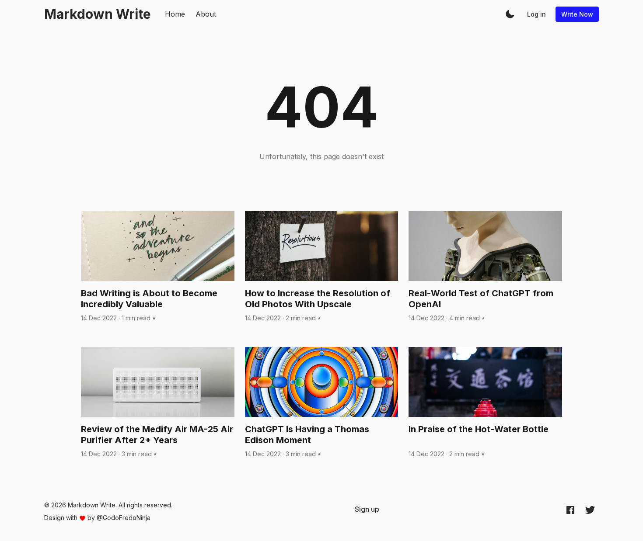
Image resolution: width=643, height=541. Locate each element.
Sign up (367, 509)
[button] (510, 14)
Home (175, 14)
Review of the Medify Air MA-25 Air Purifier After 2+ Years (157, 434)
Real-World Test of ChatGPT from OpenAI (481, 298)
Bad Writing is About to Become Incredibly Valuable (149, 298)
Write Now (577, 14)
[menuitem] (367, 509)
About (206, 14)
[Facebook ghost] (570, 509)
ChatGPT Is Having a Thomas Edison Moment (307, 434)
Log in (536, 14)
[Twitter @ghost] (590, 509)
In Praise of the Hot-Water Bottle (479, 429)
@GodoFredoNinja (123, 517)
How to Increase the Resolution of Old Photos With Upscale (317, 298)
